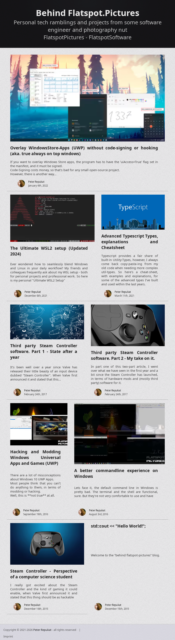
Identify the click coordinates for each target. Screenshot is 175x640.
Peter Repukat (42, 630)
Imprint (8, 636)
